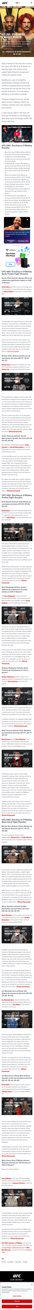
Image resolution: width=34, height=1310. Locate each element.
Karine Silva (6, 287)
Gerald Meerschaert (17, 447)
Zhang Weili (6, 1085)
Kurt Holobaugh (9, 596)
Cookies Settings (17, 1296)
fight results (18, 1262)
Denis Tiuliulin (13, 681)
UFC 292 (25, 1262)
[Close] (32, 1284)
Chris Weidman (20, 739)
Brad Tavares (6, 739)
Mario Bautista (7, 915)
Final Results (8, 1247)
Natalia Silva (6, 365)
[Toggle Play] (5, 311)
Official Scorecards (13, 351)
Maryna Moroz (9, 291)
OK (17, 1306)
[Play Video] (17, 306)
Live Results (10, 1262)
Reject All (17, 1301)
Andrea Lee (5, 369)
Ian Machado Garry (8, 1000)
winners (3, 1262)
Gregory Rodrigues (8, 677)
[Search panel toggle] (31, 2)
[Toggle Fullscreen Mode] (29, 311)
